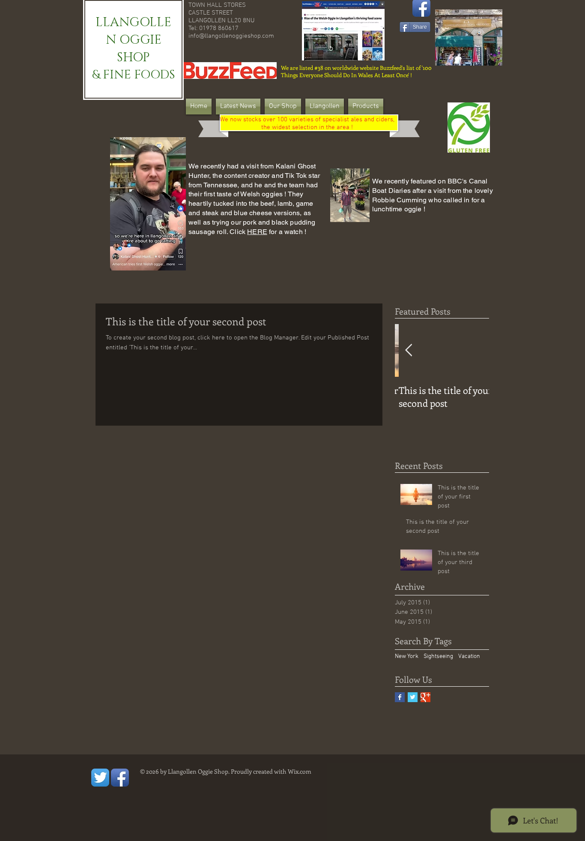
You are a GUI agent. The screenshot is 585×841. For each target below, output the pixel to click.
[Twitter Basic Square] (413, 697)
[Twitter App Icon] (100, 778)
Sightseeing (438, 656)
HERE (257, 232)
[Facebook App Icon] (120, 778)
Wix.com (299, 771)
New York (406, 656)
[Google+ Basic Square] (425, 697)
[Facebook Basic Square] (400, 697)
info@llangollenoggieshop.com (231, 36)
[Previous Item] (408, 350)
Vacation (469, 656)
